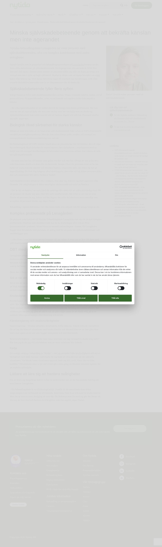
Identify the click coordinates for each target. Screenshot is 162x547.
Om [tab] (116, 255)
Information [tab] (81, 255)
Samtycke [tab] (45, 255)
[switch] (67, 288)
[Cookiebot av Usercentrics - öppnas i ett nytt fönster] (121, 247)
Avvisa (47, 298)
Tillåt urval (81, 298)
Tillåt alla (115, 298)
